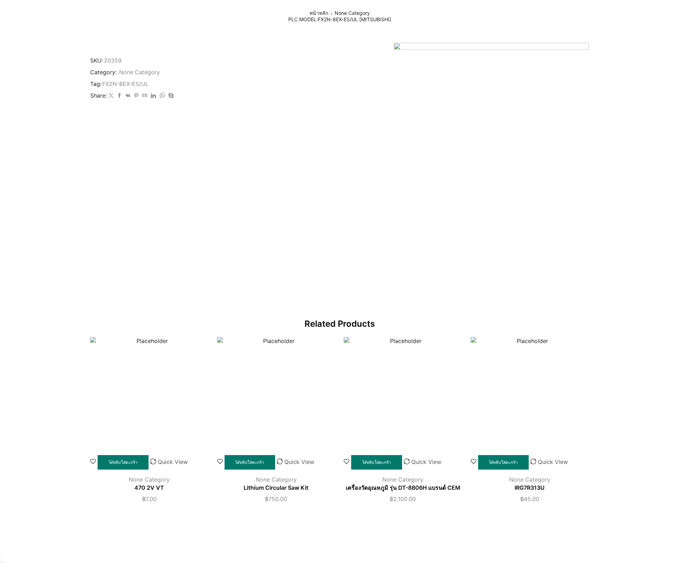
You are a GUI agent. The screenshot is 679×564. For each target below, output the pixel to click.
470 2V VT (149, 487)
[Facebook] (119, 96)
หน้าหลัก (318, 13)
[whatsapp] (162, 96)
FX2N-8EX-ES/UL (125, 84)
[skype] (170, 96)
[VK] (128, 96)
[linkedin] (153, 96)
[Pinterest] (136, 96)
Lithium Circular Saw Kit (276, 487)
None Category (352, 13)
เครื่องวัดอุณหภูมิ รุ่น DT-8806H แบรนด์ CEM (403, 487)
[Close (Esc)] (0, 553)
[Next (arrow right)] (4, 562)
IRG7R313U (530, 487)
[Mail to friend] (144, 96)
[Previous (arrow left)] (0, 562)
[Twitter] (111, 96)
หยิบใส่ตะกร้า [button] (125, 462)
